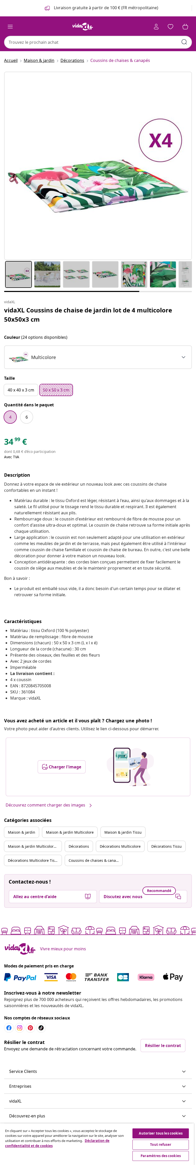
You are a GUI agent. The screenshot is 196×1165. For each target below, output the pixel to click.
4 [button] (10, 417)
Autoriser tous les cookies (160, 1133)
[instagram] (19, 1027)
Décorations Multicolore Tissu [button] (33, 860)
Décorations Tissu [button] (166, 846)
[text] (15, 443)
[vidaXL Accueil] (82, 26)
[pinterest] (30, 1027)
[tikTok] (41, 1027)
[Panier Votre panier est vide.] (185, 26)
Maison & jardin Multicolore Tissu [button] (35, 846)
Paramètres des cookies (161, 1155)
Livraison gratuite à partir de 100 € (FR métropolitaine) (105, 7)
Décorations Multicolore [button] (120, 846)
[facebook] (8, 1027)
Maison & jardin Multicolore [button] (70, 832)
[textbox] (32, 357)
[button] (98, 1071)
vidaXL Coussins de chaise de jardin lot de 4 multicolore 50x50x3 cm (88, 314)
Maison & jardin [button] (21, 832)
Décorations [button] (79, 846)
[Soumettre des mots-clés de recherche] (184, 42)
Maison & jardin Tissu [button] (123, 832)
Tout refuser (160, 1144)
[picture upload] (130, 767)
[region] (97, 1144)
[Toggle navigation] (10, 26)
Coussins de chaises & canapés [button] (95, 860)
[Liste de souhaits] (170, 26)
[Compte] (156, 26)
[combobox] (98, 42)
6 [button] (27, 417)
